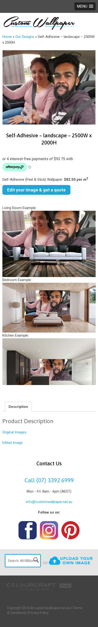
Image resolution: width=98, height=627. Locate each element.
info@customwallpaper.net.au (49, 502)
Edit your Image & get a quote (36, 189)
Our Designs (24, 37)
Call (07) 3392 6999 (49, 480)
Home (7, 37)
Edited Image (12, 443)
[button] (85, 6)
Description (18, 407)
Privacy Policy (38, 613)
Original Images (14, 432)
